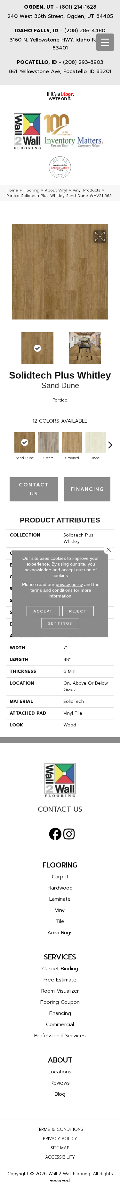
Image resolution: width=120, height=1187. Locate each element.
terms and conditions (51, 589)
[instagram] (69, 834)
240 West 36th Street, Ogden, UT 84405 (60, 16)
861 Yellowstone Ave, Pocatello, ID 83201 (60, 71)
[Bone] (96, 442)
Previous (9, 345)
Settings (60, 623)
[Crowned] (72, 442)
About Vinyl (56, 190)
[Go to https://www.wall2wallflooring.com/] (60, 780)
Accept (43, 611)
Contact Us (34, 489)
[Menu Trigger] (105, 42)
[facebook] (55, 834)
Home (12, 190)
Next (110, 345)
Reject (78, 611)
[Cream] (48, 442)
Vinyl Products (86, 190)
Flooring (31, 190)
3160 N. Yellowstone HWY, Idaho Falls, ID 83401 (60, 44)
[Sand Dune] (24, 442)
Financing (87, 489)
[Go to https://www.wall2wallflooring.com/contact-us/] (60, 811)
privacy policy (69, 584)
